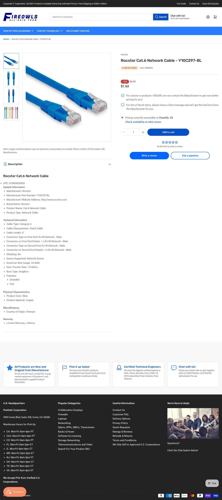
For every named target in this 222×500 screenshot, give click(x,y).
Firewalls (63, 414)
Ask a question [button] (190, 155)
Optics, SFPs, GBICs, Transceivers (76, 427)
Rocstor (124, 54)
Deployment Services (78, 31)
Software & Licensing (69, 435)
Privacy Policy (120, 423)
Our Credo (181, 3)
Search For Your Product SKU (74, 448)
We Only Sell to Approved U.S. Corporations (136, 444)
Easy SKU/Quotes (210, 3)
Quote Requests (121, 427)
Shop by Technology (48, 31)
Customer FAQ (120, 414)
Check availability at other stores (143, 121)
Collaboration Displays (70, 410)
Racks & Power (66, 431)
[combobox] (109, 17)
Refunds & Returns (122, 435)
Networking (64, 423)
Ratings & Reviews (122, 431)
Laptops (62, 418)
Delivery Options (121, 418)
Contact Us (194, 3)
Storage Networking (69, 440)
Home (6, 39)
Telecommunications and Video (75, 444)
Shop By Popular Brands (16, 31)
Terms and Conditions (125, 440)
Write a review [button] (149, 155)
